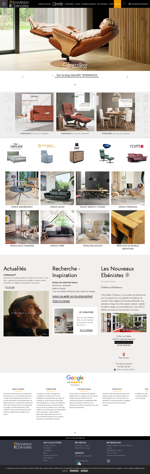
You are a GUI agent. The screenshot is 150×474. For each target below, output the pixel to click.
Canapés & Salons (44, 4)
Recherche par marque (82, 448)
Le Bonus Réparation (82, 461)
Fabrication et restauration (83, 456)
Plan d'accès (124, 357)
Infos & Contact (112, 453)
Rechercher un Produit (139, 4)
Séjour (77, 4)
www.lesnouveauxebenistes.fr (116, 455)
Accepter (84, 471)
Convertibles (69, 4)
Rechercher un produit (82, 445)
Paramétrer (74, 471)
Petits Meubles (102, 4)
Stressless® (47, 448)
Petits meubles (48, 458)
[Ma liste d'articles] (124, 4)
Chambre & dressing (89, 4)
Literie (111, 4)
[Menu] (4, 4)
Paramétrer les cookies (114, 450)
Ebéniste (117, 4)
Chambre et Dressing (50, 455)
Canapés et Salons (49, 445)
